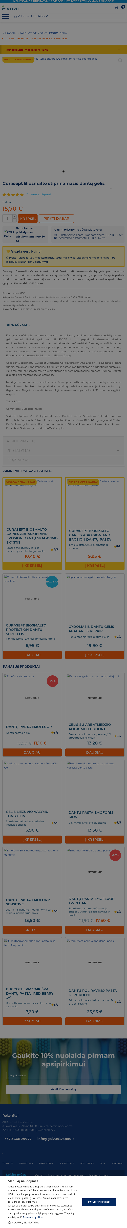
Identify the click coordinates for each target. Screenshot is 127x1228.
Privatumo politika (33, 1217)
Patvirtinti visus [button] (99, 1202)
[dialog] (63, 1202)
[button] (43, 1222)
